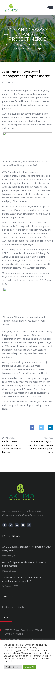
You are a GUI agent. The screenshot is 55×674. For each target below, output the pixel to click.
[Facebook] (4, 525)
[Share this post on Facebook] (32, 427)
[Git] (29, 525)
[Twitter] (10, 525)
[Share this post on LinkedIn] (50, 427)
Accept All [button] (29, 667)
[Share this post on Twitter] (41, 427)
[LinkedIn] (17, 525)
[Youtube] (23, 525)
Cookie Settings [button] (13, 667)
